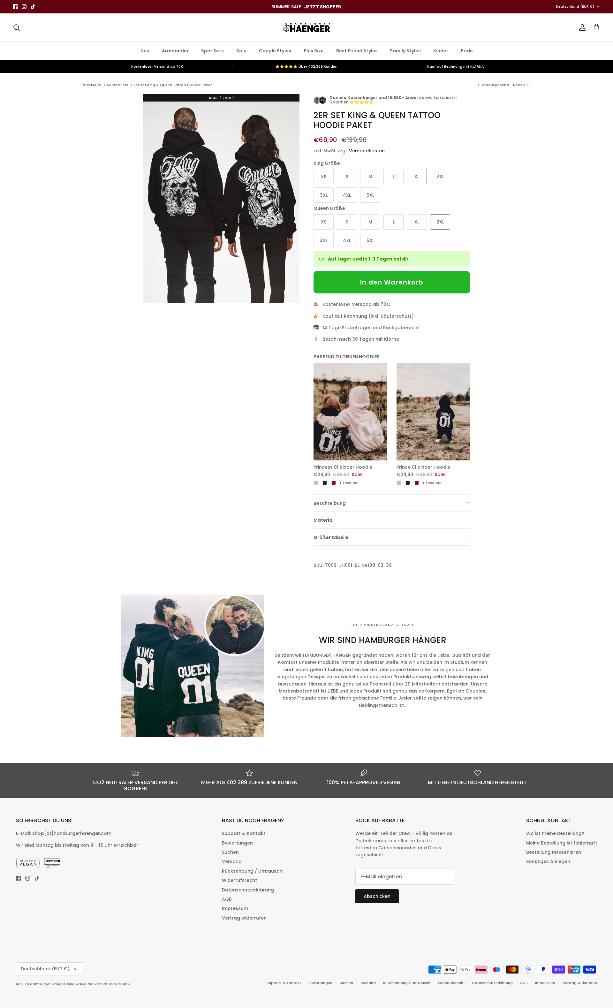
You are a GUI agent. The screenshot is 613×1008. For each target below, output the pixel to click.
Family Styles (405, 51)
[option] (221, 198)
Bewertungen (237, 843)
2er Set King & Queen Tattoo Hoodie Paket (172, 84)
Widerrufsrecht (239, 880)
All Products (117, 84)
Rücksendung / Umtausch (252, 871)
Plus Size (314, 51)
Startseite (92, 84)
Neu (144, 51)
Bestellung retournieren (553, 852)
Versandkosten (367, 151)
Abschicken (377, 896)
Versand (232, 861)
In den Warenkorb (391, 282)
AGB (227, 899)
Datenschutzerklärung (248, 890)
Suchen (230, 852)
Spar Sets (212, 51)
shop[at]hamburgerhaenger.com (71, 833)
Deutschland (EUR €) (575, 6)
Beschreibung (330, 503)
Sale (241, 51)
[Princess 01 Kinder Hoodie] (350, 411)
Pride (467, 51)
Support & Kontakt (243, 833)
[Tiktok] (33, 6)
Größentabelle (331, 537)
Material (324, 520)
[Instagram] (24, 6)
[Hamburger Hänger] (306, 27)
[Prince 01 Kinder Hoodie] (433, 411)
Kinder (440, 51)
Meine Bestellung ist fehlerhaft (561, 843)
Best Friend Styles (357, 51)
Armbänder (175, 51)
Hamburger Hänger (47, 984)
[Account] (581, 27)
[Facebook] (15, 6)
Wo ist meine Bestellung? (555, 833)
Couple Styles (275, 51)
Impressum (235, 908)
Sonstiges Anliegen (548, 861)
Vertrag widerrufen (244, 918)
